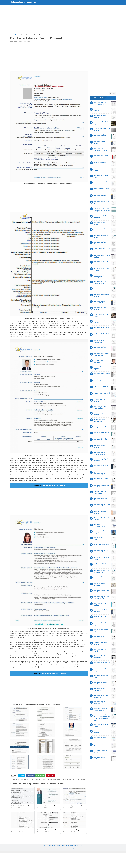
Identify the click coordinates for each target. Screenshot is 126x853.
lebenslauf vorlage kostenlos (63, 848)
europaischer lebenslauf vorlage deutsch (40, 779)
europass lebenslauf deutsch (58, 779)
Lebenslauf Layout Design (101, 465)
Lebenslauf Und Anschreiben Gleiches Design (100, 150)
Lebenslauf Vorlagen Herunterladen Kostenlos (50, 806)
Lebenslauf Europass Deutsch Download (75, 806)
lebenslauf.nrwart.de (23, 2)
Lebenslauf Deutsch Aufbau (102, 262)
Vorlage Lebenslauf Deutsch (102, 544)
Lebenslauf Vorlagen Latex (102, 182)
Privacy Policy (65, 845)
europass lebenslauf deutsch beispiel (75, 779)
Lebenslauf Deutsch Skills (101, 327)
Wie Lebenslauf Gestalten (101, 564)
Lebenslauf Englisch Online (102, 505)
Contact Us (52, 845)
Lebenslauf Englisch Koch (101, 478)
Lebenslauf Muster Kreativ (101, 432)
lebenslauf (14, 41)
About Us (79, 845)
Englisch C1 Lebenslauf (100, 616)
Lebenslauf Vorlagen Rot (101, 156)
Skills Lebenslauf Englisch (101, 188)
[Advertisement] (63, 21)
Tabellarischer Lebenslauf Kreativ (46, 830)
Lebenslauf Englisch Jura (18, 830)
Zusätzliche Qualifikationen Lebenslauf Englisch (25, 806)
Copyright (58, 845)
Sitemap (46, 845)
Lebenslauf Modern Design (102, 373)
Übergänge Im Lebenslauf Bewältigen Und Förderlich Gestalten (102, 210)
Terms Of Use (73, 845)
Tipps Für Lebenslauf (100, 162)
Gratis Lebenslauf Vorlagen (102, 229)
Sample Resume (75, 848)
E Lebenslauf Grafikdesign (101, 386)
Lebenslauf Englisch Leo (101, 551)
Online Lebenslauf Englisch (102, 248)
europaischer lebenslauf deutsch (21, 779)
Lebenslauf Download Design (71, 830)
